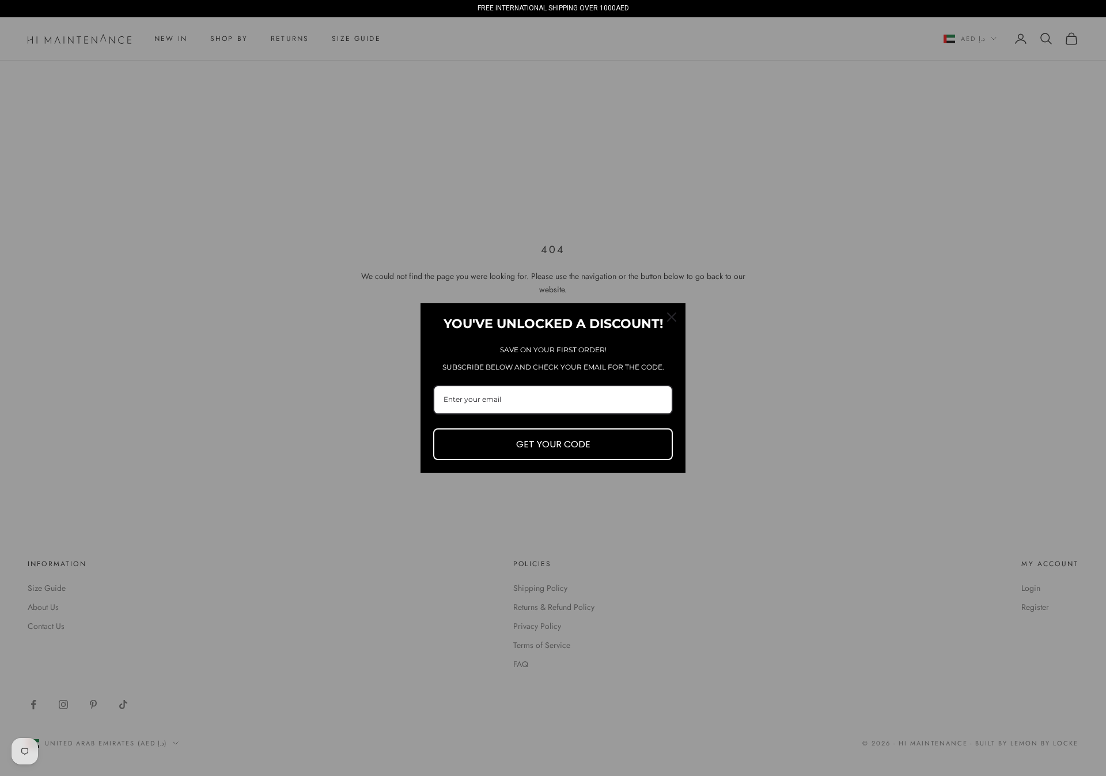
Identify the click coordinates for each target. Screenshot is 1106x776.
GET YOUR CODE (553, 444)
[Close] (671, 317)
